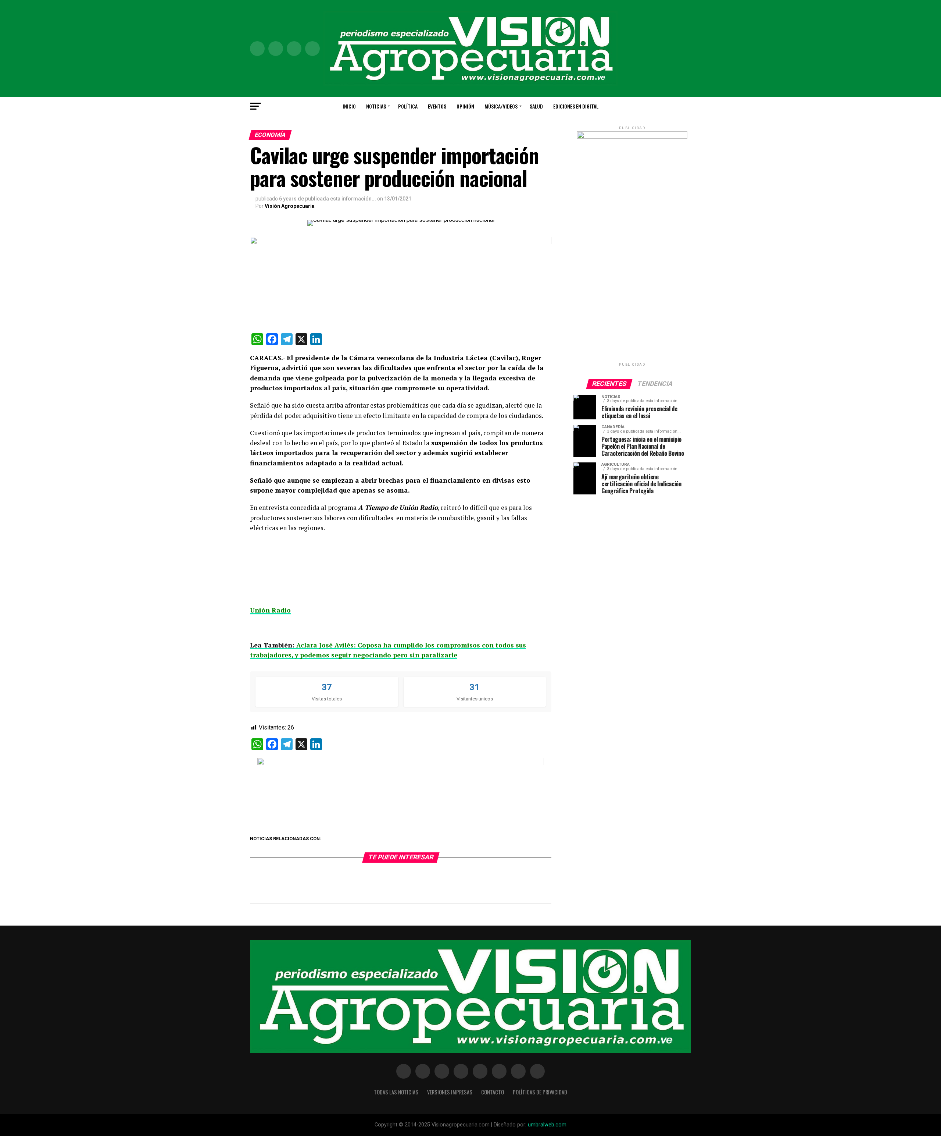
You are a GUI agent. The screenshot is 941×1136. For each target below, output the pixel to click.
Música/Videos (501, 106)
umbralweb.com (547, 1125)
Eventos (437, 106)
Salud (536, 106)
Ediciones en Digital (575, 106)
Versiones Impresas (449, 1092)
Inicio (349, 106)
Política (408, 106)
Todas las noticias (396, 1092)
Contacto (492, 1092)
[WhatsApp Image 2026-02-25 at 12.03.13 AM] (632, 137)
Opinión (465, 106)
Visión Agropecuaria (290, 206)
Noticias (376, 106)
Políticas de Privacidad (540, 1092)
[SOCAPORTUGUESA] (400, 763)
